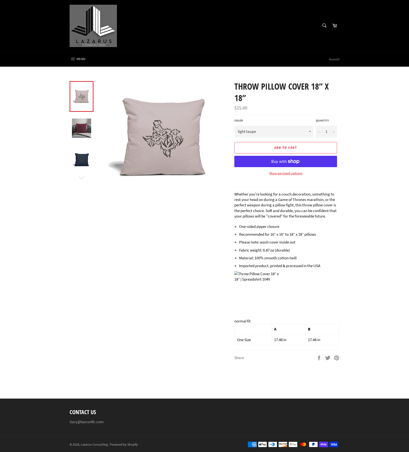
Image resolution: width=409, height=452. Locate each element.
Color (238, 120)
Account (334, 59)
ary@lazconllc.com (88, 421)
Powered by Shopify (124, 445)
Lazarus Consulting (94, 445)
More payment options (285, 173)
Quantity (322, 120)
